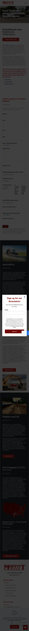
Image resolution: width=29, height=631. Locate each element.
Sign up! (14, 331)
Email (6, 309)
